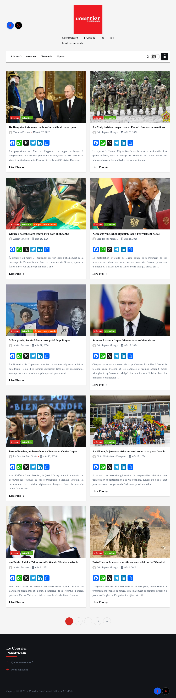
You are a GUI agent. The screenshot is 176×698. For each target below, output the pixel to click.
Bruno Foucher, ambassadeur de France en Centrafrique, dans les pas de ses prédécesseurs (43, 453)
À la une (15, 56)
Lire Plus (15, 167)
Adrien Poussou (21, 238)
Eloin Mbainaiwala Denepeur (111, 456)
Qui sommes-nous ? (22, 662)
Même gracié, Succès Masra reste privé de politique (39, 340)
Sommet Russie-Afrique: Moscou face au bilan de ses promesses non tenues (123, 342)
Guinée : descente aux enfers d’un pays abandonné (39, 234)
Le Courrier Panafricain (25, 456)
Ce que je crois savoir (45, 224)
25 (97, 621)
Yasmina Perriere (21, 132)
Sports (60, 56)
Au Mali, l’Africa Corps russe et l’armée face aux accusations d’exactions (128, 128)
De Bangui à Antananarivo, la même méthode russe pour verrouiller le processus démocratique (42, 128)
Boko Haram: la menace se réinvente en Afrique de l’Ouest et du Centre (128, 564)
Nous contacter (19, 669)
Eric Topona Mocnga (107, 132)
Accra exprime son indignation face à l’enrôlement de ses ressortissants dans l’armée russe (126, 235)
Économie (46, 56)
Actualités (30, 56)
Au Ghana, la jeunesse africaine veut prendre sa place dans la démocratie (128, 453)
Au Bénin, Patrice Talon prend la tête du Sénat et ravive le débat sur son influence (43, 564)
